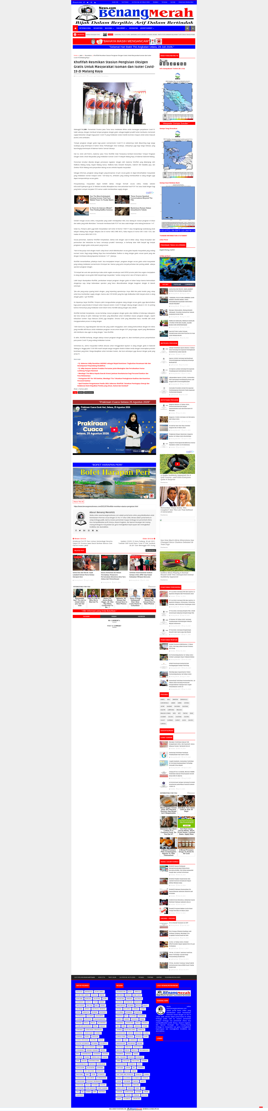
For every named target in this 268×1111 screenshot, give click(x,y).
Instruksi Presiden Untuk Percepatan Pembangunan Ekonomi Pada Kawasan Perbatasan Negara (182, 390)
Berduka (88, 998)
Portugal (120, 1067)
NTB (174, 713)
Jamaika (137, 1026)
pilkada (95, 1085)
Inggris (145, 1022)
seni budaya (90, 1088)
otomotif (101, 1074)
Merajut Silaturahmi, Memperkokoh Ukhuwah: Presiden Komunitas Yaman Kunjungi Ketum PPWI (193, 34)
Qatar (128, 1067)
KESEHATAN (133, 28)
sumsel (163, 723)
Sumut (177, 720)
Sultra (186, 717)
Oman (118, 1060)
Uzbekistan (129, 1091)
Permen (98, 1033)
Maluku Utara (165, 713)
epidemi (105, 1054)
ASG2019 (79, 991)
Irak (118, 1026)
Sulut (163, 720)
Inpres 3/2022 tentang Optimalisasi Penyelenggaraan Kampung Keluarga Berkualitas (181, 360)
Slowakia (136, 1078)
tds (77, 1091)
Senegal (139, 1074)
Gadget (101, 1002)
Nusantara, (104, 76)
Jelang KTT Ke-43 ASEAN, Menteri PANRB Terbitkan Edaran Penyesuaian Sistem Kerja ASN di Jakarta (181, 774)
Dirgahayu (80, 1002)
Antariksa (88, 991)
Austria (119, 1002)
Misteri (79, 1022)
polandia (127, 1098)
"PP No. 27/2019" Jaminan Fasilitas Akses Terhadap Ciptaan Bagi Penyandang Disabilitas (180, 955)
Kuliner (90, 1016)
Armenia (129, 998)
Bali (168, 699)
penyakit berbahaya (94, 1081)
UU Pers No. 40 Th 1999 (127, 977)
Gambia (126, 1019)
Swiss (143, 1081)
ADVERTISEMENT (146, 28)
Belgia (138, 1005)
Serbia (146, 1074)
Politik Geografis (82, 1043)
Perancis (132, 1064)
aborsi (102, 1050)
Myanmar (120, 1054)
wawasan (79, 1095)
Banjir (102, 995)
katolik (92, 1064)
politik (103, 1085)
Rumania (120, 1071)
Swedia (135, 1081)
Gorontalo (165, 703)
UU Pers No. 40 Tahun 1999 (141, 2)
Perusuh (95, 1036)
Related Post (79, 551)
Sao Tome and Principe (125, 1074)
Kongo (146, 1033)
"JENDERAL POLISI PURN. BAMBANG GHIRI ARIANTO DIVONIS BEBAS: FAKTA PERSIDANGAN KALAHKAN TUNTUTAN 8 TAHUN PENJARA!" (103, 34)
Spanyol (145, 1078)
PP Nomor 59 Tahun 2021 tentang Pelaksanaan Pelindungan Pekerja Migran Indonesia (180, 621)
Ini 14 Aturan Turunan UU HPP (178, 923)
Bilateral (97, 998)
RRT (134, 1067)
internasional (94, 1060)
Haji (96, 1005)
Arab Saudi (137, 995)
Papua (185, 713)
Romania (141, 1067)
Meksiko (120, 1050)
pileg (88, 1085)
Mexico (134, 1050)
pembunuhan (101, 1078)
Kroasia (139, 1036)
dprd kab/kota (135, 557)
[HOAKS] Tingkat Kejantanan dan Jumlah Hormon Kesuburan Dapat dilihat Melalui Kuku (180, 881)
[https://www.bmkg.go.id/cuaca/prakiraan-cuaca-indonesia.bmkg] (177, 269)
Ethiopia (120, 1016)
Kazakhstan (121, 1033)
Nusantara (88, 55)
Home (76, 55)
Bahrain (138, 1002)
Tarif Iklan (125, 2)
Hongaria (120, 1022)
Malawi (139, 1043)
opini (93, 1074)
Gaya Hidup (80, 1005)
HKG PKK (90, 1005)
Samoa (134, 1071)
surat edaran (102, 1088)
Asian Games (99, 991)
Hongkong (129, 1022)
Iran (123, 1026)
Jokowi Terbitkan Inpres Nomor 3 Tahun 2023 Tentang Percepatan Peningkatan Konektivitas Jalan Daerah (182, 350)
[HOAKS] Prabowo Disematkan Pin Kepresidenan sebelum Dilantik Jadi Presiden (181, 891)
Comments (189, 284)
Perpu (87, 1036)
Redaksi (155, 2)
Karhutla (86, 1012)
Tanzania (127, 1085)
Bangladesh (121, 1005)
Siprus (119, 1078)
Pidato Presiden (82, 1040)
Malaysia (120, 1047)
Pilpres (93, 1040)
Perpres (79, 1036)
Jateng (186, 703)
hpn (77, 1060)
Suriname (127, 1081)
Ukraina (119, 1091)
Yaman (146, 1091)
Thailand (136, 1085)
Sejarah (95, 1043)
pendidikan (80, 1081)
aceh (184, 720)
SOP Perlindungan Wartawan (84, 977)
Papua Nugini (121, 1064)
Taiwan (119, 1085)
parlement (90, 1078)
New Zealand (121, 1057)
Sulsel (170, 717)
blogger (86, 616)
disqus (114, 616)
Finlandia (141, 1016)
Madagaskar (121, 1043)
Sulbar (163, 717)
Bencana (79, 998)
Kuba (146, 1036)
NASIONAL (108, 28)
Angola (128, 995)
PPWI (95, 1026)
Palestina (135, 1060)
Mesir (127, 1050)
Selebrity (103, 1043)
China (143, 1009)
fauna (87, 1057)
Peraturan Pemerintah (94, 1029)
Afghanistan (121, 991)
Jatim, (99, 76)
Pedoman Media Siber (186, 2)
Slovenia (127, 1078)
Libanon (133, 1040)
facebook (141, 616)
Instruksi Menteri (99, 1009)
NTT (179, 713)
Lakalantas (99, 1016)
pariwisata (80, 1078)
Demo (105, 998)
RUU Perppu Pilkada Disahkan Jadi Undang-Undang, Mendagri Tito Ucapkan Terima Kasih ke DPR (180, 933)
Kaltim (163, 710)
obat (87, 1074)
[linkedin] (95, 2)
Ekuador (138, 1012)
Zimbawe (136, 1095)
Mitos (86, 1022)
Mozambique (144, 1050)
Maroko (128, 1047)
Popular (177, 284)
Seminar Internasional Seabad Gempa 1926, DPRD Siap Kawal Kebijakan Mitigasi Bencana (140, 575)
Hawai (142, 1019)
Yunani (128, 1095)
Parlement (121, 28)
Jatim (81, 55)
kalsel (190, 720)
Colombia (120, 1012)
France (119, 1019)
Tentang (164, 2)
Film (95, 1002)
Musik (93, 1022)
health (104, 1057)
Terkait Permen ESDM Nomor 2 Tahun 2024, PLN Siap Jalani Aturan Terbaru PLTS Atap (181, 646)
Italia (130, 1026)
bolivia (144, 1095)
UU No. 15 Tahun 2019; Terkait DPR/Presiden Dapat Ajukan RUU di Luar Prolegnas (182, 944)
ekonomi (97, 1054)
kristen (79, 1071)
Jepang (145, 1026)
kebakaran (101, 1064)
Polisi (101, 1040)
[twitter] (87, 2)
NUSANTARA (98, 28)
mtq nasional (90, 1071)
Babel (163, 699)
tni (83, 1091)
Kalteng (185, 706)
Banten (175, 699)
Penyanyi (79, 1029)
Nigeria (131, 1057)
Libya (140, 1040)
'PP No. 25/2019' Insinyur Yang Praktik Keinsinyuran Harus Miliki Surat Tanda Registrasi (181, 965)
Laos (125, 1040)
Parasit (102, 1026)
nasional (156, 34)
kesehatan (91, 1067)
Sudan (119, 1081)
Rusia (127, 1071)
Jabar (173, 703)
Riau (191, 713)
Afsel (130, 991)
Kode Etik (115, 2)
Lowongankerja (99, 1019)
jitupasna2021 (81, 1064)
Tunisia (130, 1088)
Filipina (133, 1016)
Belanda (131, 1005)
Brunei (119, 1009)
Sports (99, 1047)
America (137, 991)
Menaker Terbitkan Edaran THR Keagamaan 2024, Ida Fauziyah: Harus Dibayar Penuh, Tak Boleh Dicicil (182, 744)
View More (151, 550)
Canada (135, 1009)
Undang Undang (92, 1050)
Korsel (130, 1036)
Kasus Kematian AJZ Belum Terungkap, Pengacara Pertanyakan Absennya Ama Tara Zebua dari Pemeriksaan (113, 576)
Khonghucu (80, 1016)
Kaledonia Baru (130, 1029)
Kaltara (177, 706)
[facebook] (84, 2)
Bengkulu (184, 699)
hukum (105, 557)
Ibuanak (79, 1009)
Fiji (126, 1016)
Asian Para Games (82, 995)
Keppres (103, 1012)
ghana (119, 1098)
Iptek (78, 1012)
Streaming (80, 1050)
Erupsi (88, 1002)
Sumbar (170, 720)
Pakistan (126, 1060)
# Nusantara (89, 392)
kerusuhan (80, 1067)
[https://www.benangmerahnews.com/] (173, 993)
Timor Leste (121, 1088)
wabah (88, 1091)
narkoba (100, 1071)
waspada (102, 1091)
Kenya (130, 1033)
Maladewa (131, 1043)
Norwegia (139, 1057)
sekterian (80, 1088)
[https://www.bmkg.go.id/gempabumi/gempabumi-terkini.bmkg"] (177, 97)
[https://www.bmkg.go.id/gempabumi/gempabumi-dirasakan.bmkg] (177, 154)
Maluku (179, 710)
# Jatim (81, 392)
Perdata (79, 1033)
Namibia (128, 1054)
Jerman (119, 1029)
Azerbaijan (129, 1002)
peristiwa (79, 1085)
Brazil (145, 1005)
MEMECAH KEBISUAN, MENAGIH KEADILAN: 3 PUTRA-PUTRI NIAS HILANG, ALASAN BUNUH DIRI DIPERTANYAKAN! (182, 323)
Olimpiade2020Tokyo (83, 1026)
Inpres (87, 1009)
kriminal (100, 1067)
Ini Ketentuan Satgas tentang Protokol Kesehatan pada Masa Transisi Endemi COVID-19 (182, 784)
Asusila (94, 995)
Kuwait (119, 1040)
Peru (139, 1064)
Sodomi (79, 1047)
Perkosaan (89, 1033)
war (94, 1091)
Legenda (79, 1019)
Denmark (129, 1012)
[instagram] (91, 2)
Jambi (180, 703)
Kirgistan (138, 1033)
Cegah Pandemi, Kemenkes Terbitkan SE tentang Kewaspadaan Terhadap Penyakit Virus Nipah (181, 763)
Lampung (171, 710)
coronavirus (86, 1054)
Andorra (120, 995)
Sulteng (179, 717)
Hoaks (103, 1005)
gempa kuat (96, 1057)
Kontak (173, 2)
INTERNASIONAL (85, 28)
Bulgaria (127, 1009)
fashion (79, 1057)
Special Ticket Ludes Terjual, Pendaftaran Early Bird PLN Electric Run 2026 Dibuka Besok (182, 333)
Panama (144, 1060)
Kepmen (94, 1012)
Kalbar (169, 706)
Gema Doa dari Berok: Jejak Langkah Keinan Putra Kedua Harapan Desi (83, 575)
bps (77, 1054)
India (138, 1022)
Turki (137, 1088)
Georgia (135, 1019)
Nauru (136, 1054)
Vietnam (138, 1091)
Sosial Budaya (89, 1047)
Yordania (120, 1095)
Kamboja (141, 1029)
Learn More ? (160, 1033)
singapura (136, 1098)
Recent (166, 284)
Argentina (120, 998)
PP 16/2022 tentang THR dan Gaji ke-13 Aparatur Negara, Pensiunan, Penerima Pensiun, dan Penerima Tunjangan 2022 (182, 602)
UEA (143, 1088)
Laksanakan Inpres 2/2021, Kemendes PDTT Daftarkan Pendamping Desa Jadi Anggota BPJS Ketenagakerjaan (181, 379)
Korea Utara (121, 1036)
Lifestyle (88, 1019)
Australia (138, 998)
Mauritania (138, 1047)
